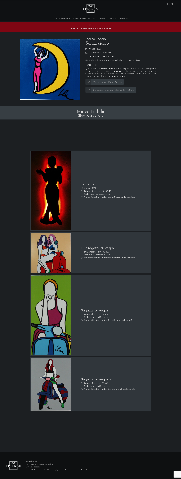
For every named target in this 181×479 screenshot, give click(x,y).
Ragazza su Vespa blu (97, 379)
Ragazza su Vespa (94, 310)
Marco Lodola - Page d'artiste (107, 82)
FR (172, 4)
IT (165, 4)
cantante (87, 184)
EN (168, 4)
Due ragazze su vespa (97, 248)
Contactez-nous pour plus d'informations (113, 90)
